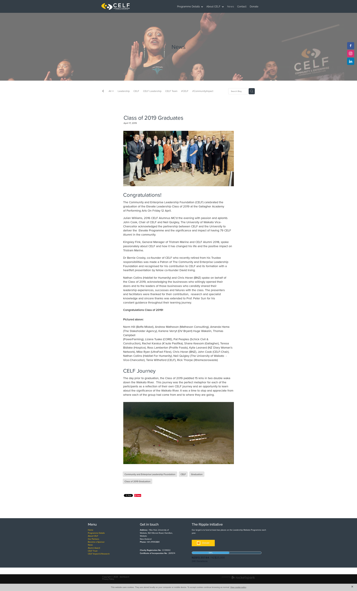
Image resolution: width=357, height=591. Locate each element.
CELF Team (171, 91)
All (110, 91)
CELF (136, 91)
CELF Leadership (152, 91)
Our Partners (93, 539)
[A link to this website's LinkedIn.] (350, 61)
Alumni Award (94, 548)
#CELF (184, 91)
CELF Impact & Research (99, 553)
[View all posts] (103, 91)
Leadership (124, 91)
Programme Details (96, 533)
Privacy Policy (108, 579)
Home (90, 530)
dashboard (124, 576)
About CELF (93, 536)
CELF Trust (92, 550)
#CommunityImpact (202, 91)
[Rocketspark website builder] (238, 578)
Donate (205, 543)
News (90, 544)
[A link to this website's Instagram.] (350, 53)
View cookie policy (238, 587)
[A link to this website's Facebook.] (350, 45)
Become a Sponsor (96, 542)
